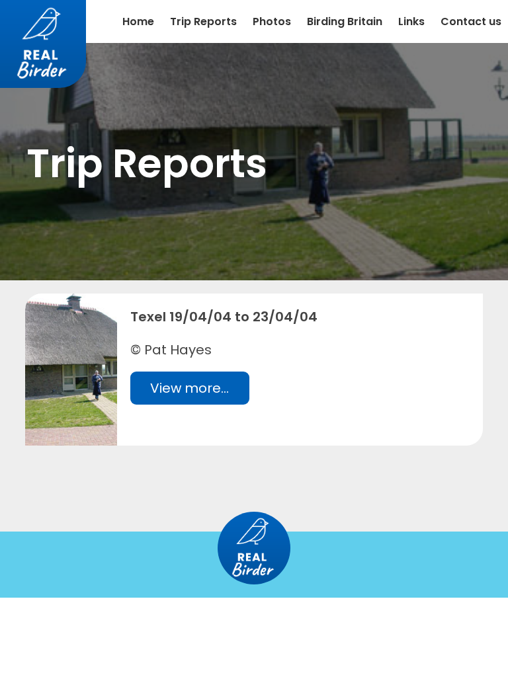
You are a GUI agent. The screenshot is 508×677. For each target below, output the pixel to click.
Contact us (471, 21)
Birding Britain (344, 21)
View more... (189, 388)
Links (411, 21)
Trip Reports (203, 21)
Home (138, 21)
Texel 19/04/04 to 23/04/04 (224, 316)
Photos (272, 21)
